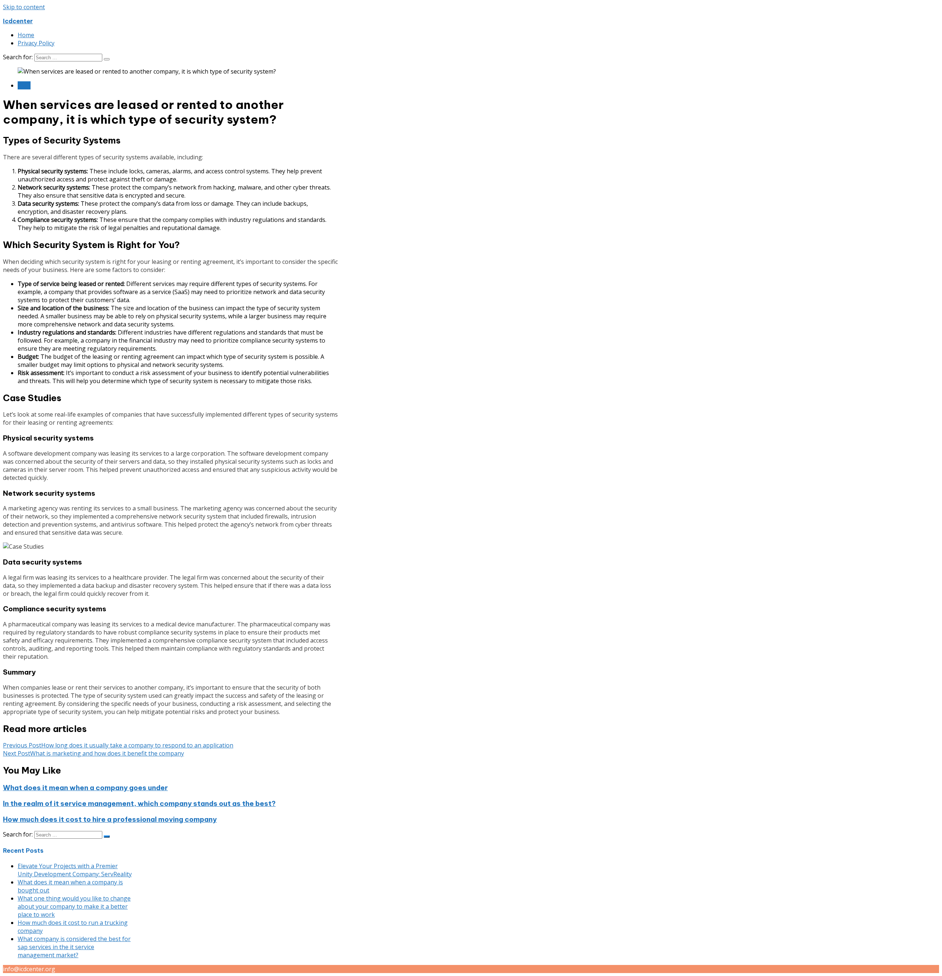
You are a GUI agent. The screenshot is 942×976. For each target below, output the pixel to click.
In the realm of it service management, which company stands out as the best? (139, 803)
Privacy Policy (36, 43)
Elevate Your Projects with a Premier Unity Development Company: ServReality (75, 870)
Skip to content (24, 7)
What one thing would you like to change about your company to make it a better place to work (74, 906)
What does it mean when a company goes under (85, 787)
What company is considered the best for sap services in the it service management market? (74, 947)
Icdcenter (18, 21)
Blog (24, 85)
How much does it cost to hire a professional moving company (110, 819)
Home (26, 35)
